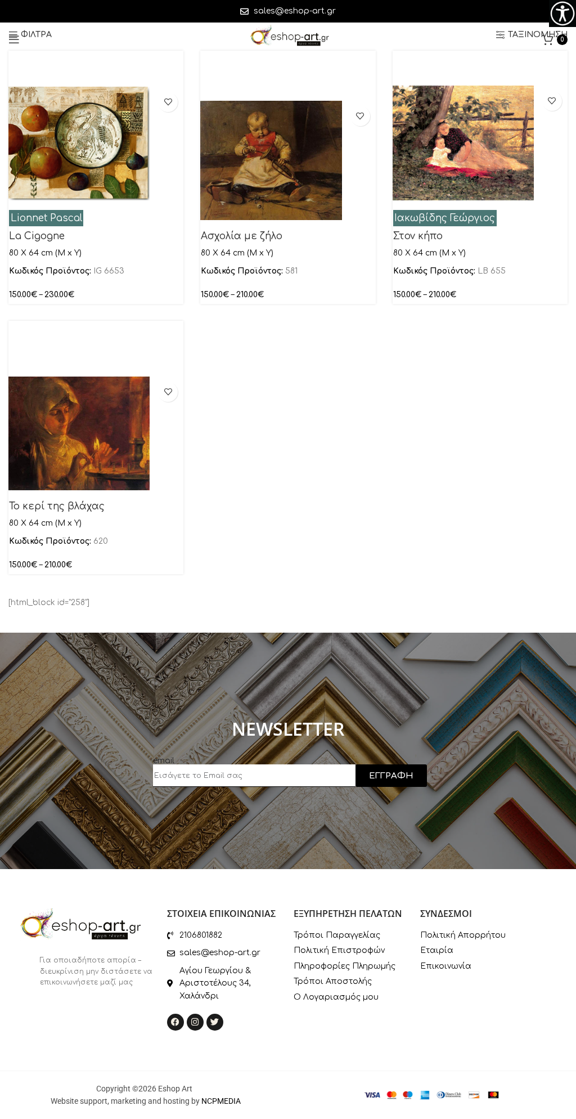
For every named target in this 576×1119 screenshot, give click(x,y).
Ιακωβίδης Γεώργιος (444, 218)
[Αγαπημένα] (168, 102)
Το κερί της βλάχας (57, 506)
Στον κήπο (418, 236)
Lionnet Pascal (46, 218)
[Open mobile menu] (14, 39)
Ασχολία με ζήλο (241, 236)
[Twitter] (214, 1022)
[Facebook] (175, 1022)
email (163, 761)
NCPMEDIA (221, 1100)
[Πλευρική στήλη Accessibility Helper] (562, 13)
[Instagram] (195, 1022)
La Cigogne (37, 236)
